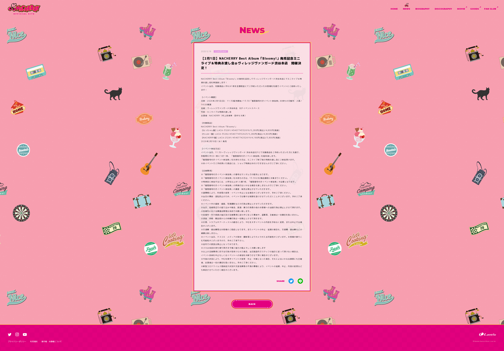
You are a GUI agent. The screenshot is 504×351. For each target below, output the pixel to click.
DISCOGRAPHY (443, 9)
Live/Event (220, 51)
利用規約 (34, 341)
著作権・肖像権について (51, 341)
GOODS (474, 9)
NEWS (406, 9)
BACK (252, 304)
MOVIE (461, 9)
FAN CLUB (490, 9)
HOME (394, 9)
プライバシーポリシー (17, 341)
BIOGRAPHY (422, 9)
